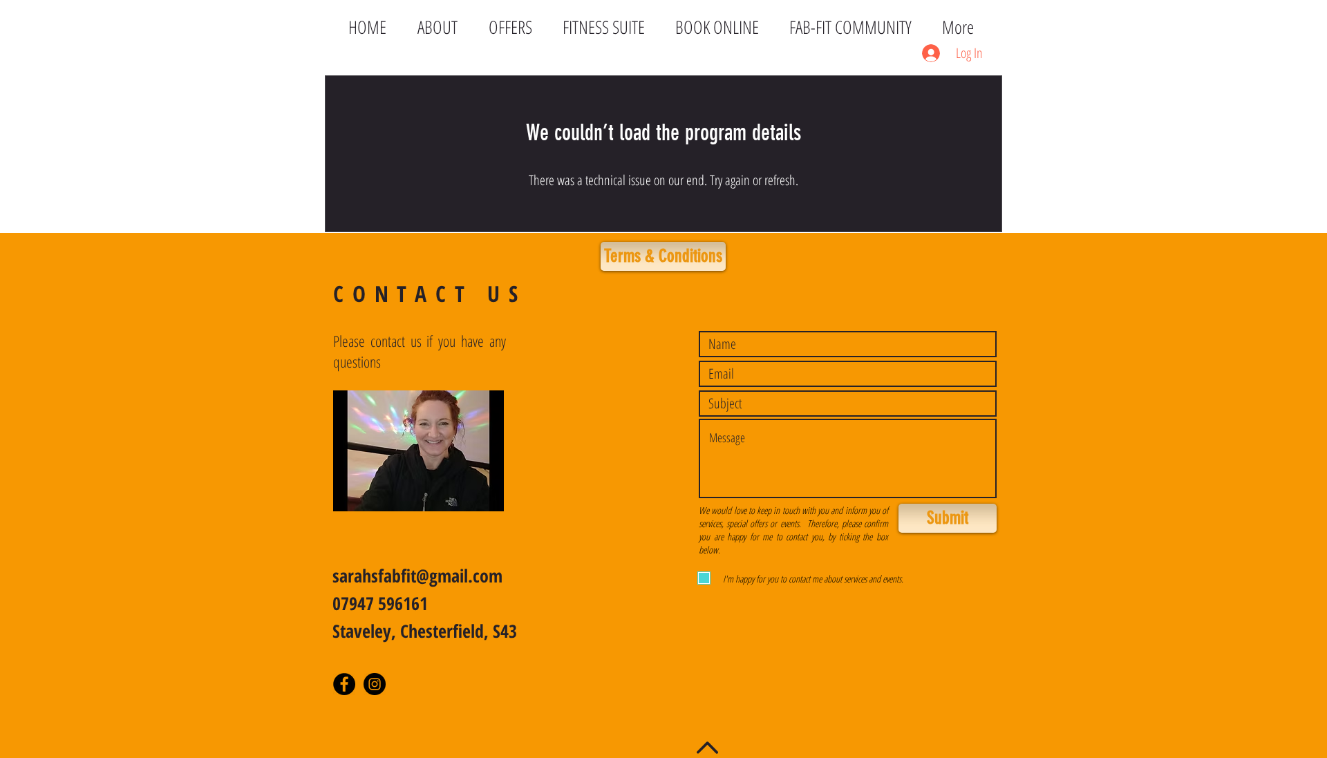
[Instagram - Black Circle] (375, 684)
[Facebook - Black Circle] (344, 684)
